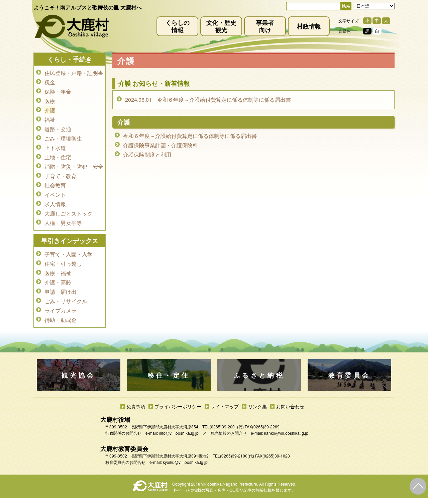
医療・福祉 (57, 273)
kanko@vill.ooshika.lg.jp (286, 433)
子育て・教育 (60, 176)
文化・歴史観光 (221, 26)
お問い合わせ (290, 406)
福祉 (49, 119)
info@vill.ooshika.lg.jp (179, 433)
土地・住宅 (57, 157)
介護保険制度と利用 (147, 154)
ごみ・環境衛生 (63, 138)
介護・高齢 (57, 282)
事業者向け (265, 26)
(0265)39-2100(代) (237, 456)
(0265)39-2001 (223, 426)
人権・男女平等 (63, 223)
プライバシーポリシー (177, 406)
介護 (49, 110)
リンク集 (257, 406)
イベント (55, 194)
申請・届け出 (60, 292)
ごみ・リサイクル (65, 301)
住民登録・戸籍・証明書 (73, 73)
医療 (49, 101)
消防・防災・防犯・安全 (73, 166)
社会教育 (55, 185)
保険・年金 (57, 91)
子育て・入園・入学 (68, 254)
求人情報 (55, 204)
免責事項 (135, 406)
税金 (49, 82)
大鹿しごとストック (68, 213)
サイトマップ (225, 406)
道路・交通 (57, 129)
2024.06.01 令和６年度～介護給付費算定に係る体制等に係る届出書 (208, 99)
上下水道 (55, 148)
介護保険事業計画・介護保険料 (160, 145)
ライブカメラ (60, 310)
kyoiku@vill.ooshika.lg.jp (185, 462)
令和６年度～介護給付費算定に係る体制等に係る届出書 (190, 136)
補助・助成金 (60, 320)
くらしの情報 (178, 26)
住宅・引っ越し (63, 263)
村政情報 (309, 26)
